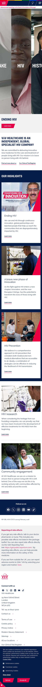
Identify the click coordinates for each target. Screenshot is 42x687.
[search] (32, 3)
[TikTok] (23, 590)
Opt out (7, 680)
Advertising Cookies (12, 671)
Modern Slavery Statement (12, 632)
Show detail (7, 675)
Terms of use (6, 619)
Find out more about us (8, 163)
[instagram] (18, 510)
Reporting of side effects (11, 530)
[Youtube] (19, 590)
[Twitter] (7, 590)
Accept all (23, 680)
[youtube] (28, 510)
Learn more (7, 126)
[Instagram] (11, 590)
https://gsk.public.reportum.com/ (18, 547)
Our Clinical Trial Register (27, 163)
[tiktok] (34, 510)
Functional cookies (11, 667)
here (19, 565)
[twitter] (13, 510)
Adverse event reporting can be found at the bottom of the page (18, 7)
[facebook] (8, 510)
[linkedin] (23, 510)
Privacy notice (7, 628)
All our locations (8, 640)
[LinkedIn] (15, 590)
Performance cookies (12, 663)
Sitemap (4, 636)
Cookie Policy (7, 659)
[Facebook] (3, 590)
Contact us (5, 614)
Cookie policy (7, 624)
